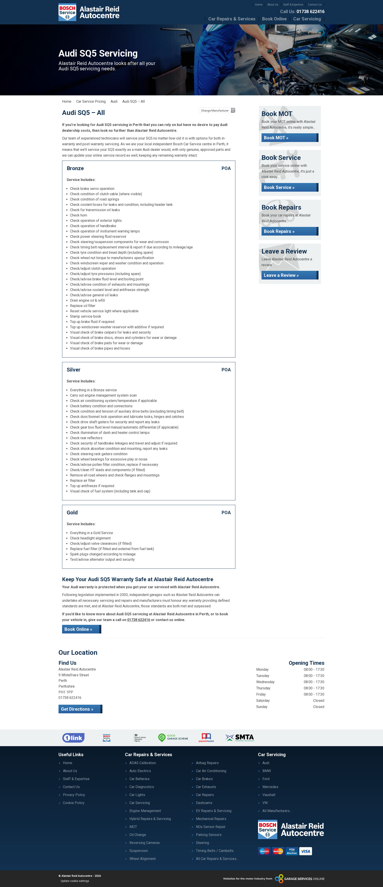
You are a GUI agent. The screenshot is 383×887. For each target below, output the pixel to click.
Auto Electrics (140, 771)
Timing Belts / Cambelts (215, 851)
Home (258, 4)
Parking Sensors (209, 835)
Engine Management (145, 811)
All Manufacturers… (277, 811)
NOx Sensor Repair (210, 827)
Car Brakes (204, 779)
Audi (265, 763)
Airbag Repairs (207, 763)
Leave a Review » (281, 275)
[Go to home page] (89, 12)
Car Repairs (205, 795)
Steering (202, 843)
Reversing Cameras (144, 843)
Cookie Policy (73, 803)
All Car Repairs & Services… (217, 859)
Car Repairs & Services (232, 19)
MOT (133, 827)
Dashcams (204, 803)
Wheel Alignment (142, 859)
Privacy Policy (74, 795)
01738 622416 (302, 11)
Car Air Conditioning (211, 771)
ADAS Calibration (142, 763)
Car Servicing (307, 19)
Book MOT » (276, 137)
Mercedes (270, 787)
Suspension (138, 851)
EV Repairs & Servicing (213, 811)
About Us (272, 4)
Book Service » (279, 187)
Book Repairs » (279, 231)
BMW (266, 771)
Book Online (274, 19)
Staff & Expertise (293, 4)
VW (265, 803)
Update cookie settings (75, 881)
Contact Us (315, 4)
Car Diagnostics (141, 787)
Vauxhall (268, 795)
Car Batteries (139, 779)
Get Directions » (77, 709)
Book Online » (78, 629)
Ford (266, 779)
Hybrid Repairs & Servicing (150, 819)
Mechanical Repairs (211, 819)
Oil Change (137, 835)
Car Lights (137, 795)
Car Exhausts (206, 787)
